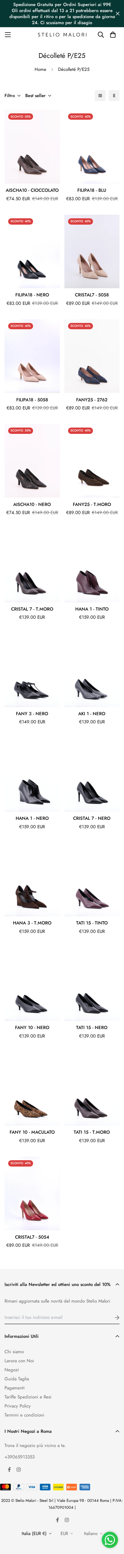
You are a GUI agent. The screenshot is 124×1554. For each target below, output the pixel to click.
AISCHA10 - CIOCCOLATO (32, 190)
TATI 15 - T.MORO (92, 1132)
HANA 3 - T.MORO (32, 923)
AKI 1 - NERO (91, 713)
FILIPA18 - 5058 (32, 399)
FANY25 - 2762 (91, 399)
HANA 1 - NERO (32, 818)
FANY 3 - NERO (32, 713)
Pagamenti (15, 1388)
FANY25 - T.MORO (92, 504)
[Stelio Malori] (62, 34)
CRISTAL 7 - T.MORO (32, 609)
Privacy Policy (18, 1406)
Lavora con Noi (19, 1360)
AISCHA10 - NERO (32, 504)
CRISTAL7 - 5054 (32, 1237)
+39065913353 (20, 1457)
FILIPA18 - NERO (32, 295)
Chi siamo (14, 1351)
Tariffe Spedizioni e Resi (28, 1397)
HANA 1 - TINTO (92, 609)
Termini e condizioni (24, 1415)
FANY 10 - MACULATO (32, 1132)
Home (40, 69)
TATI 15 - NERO (91, 1027)
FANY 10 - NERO (32, 1027)
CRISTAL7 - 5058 (92, 295)
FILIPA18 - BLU (91, 190)
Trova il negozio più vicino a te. (35, 1445)
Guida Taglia (17, 1379)
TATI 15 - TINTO (92, 923)
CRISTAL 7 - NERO (91, 818)
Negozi (12, 1369)
